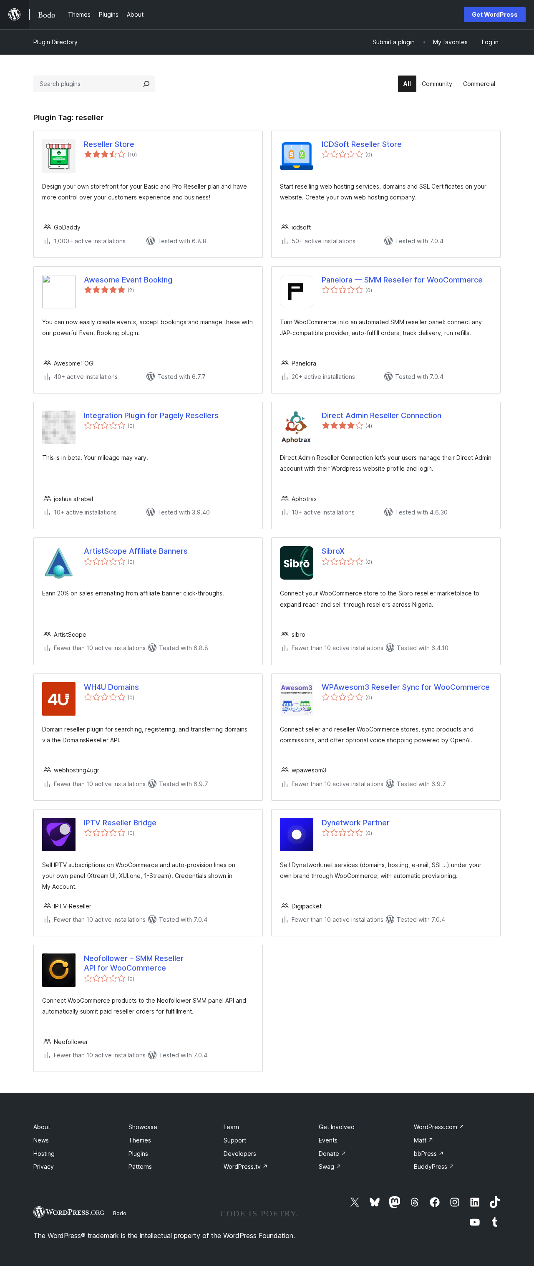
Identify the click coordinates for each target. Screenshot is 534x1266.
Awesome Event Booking (128, 279)
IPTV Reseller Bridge (120, 822)
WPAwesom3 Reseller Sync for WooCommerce (406, 687)
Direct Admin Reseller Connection (381, 415)
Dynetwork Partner (356, 822)
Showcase (142, 1126)
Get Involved (337, 1126)
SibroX (333, 551)
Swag (330, 1166)
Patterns (140, 1166)
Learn (231, 1126)
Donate (332, 1153)
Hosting (44, 1153)
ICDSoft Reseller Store (362, 144)
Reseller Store (109, 144)
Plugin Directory (55, 41)
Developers (240, 1153)
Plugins (138, 1153)
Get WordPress (495, 14)
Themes (139, 1140)
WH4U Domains (111, 687)
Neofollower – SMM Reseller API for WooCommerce (134, 963)
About (41, 1126)
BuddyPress (434, 1166)
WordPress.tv (246, 1166)
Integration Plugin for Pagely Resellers (151, 415)
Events (328, 1140)
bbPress (429, 1153)
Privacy (43, 1166)
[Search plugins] (146, 84)
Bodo (119, 1213)
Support (235, 1140)
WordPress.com (439, 1126)
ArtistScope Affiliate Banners (136, 551)
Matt (423, 1140)
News (41, 1140)
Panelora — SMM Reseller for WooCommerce (402, 279)
